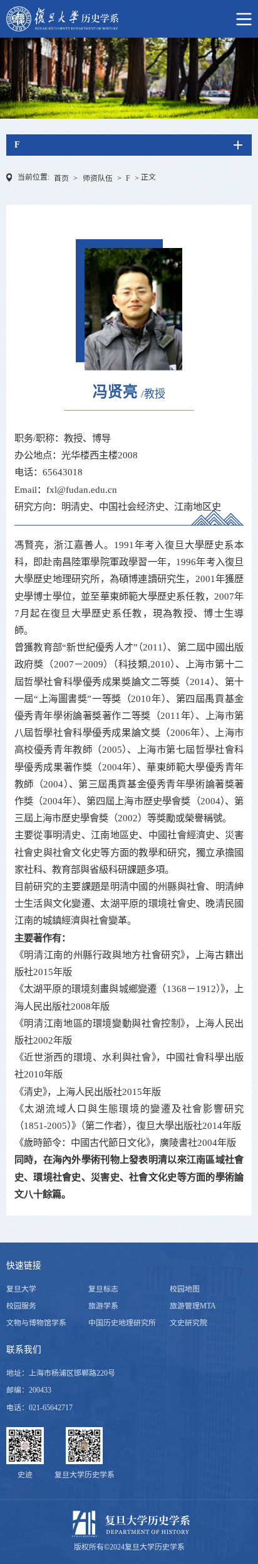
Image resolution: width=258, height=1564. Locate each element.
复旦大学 (21, 1289)
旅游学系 (103, 1306)
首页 (61, 178)
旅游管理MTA (193, 1306)
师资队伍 (98, 178)
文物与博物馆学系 (36, 1323)
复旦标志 (103, 1289)
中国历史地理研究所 (122, 1323)
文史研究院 (188, 1323)
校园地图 (185, 1289)
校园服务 (21, 1306)
